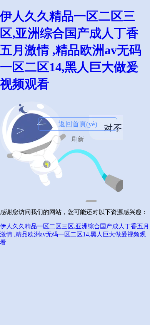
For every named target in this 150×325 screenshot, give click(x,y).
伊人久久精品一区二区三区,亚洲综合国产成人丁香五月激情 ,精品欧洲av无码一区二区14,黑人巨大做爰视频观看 (71, 50)
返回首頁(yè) (77, 124)
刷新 (78, 139)
